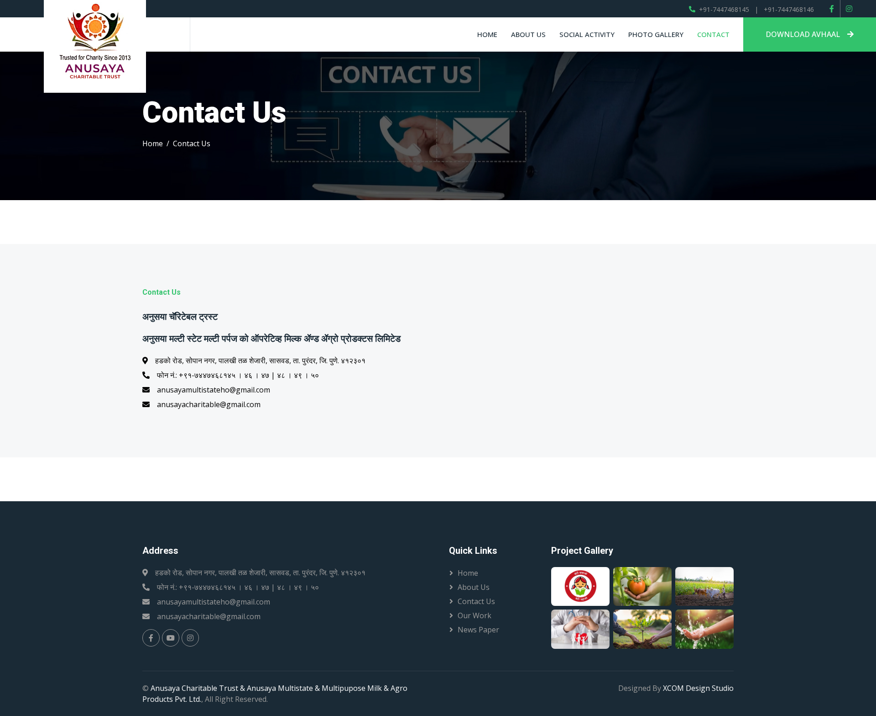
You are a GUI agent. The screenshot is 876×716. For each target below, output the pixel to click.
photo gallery (655, 34)
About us (528, 34)
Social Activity (587, 34)
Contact (713, 34)
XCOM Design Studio (698, 688)
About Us (474, 587)
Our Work (474, 615)
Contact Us (476, 601)
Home (487, 34)
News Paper (478, 630)
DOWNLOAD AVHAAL (803, 34)
